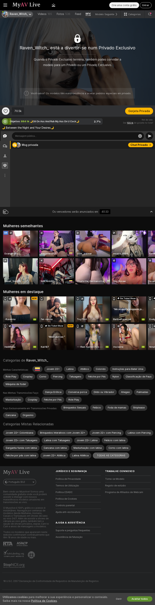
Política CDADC (64, 492)
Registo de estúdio (115, 485)
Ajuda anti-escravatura (68, 512)
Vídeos (45, 14)
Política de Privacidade (68, 479)
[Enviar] (149, 136)
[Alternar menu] (5, 5)
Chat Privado (139, 144)
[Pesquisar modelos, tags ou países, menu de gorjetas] (149, 14)
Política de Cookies (66, 499)
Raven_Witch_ (37, 360)
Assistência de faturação (69, 537)
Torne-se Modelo (114, 479)
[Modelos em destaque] (53, 5)
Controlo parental (65, 505)
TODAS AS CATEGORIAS (111, 455)
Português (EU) (17, 482)
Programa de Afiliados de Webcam (124, 492)
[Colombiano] (37, 369)
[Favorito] (5, 111)
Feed (78, 14)
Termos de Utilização (67, 485)
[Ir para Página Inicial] (29, 5)
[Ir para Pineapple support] (32, 554)
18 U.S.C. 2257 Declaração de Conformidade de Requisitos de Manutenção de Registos (51, 581)
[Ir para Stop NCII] (14, 565)
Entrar (145, 5)
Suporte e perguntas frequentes (73, 530)
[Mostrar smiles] (140, 136)
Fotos (63, 14)
